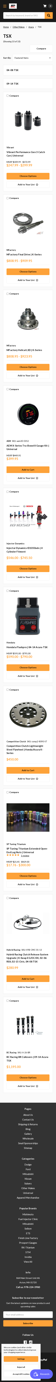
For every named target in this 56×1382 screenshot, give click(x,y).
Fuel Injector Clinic (28, 1219)
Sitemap (28, 1148)
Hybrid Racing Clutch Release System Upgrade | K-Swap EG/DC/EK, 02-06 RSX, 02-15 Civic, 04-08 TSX (27, 958)
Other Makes (28, 1188)
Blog (28, 1129)
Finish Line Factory (28, 1238)
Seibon (28, 1228)
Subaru (28, 1183)
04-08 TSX (12, 70)
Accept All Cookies (21, 1374)
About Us (28, 1114)
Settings (21, 1359)
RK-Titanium (28, 1247)
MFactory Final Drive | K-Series (24, 254)
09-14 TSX (12, 83)
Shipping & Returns (28, 1124)
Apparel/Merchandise (28, 1197)
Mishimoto (28, 1214)
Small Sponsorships (28, 1143)
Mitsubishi (28, 1174)
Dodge (28, 1164)
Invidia (28, 1257)
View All (28, 1261)
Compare (41, 48)
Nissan (28, 1178)
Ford (28, 1169)
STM (28, 1252)
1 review (25, 855)
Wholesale (28, 1138)
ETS (28, 1233)
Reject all (21, 1367)
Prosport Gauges (28, 1242)
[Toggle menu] (4, 6)
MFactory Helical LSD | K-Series (24, 350)
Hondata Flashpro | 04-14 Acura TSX (27, 647)
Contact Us (28, 1119)
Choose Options (28, 176)
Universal (28, 1192)
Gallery (28, 1133)
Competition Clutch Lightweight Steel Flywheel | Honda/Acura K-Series (25, 749)
